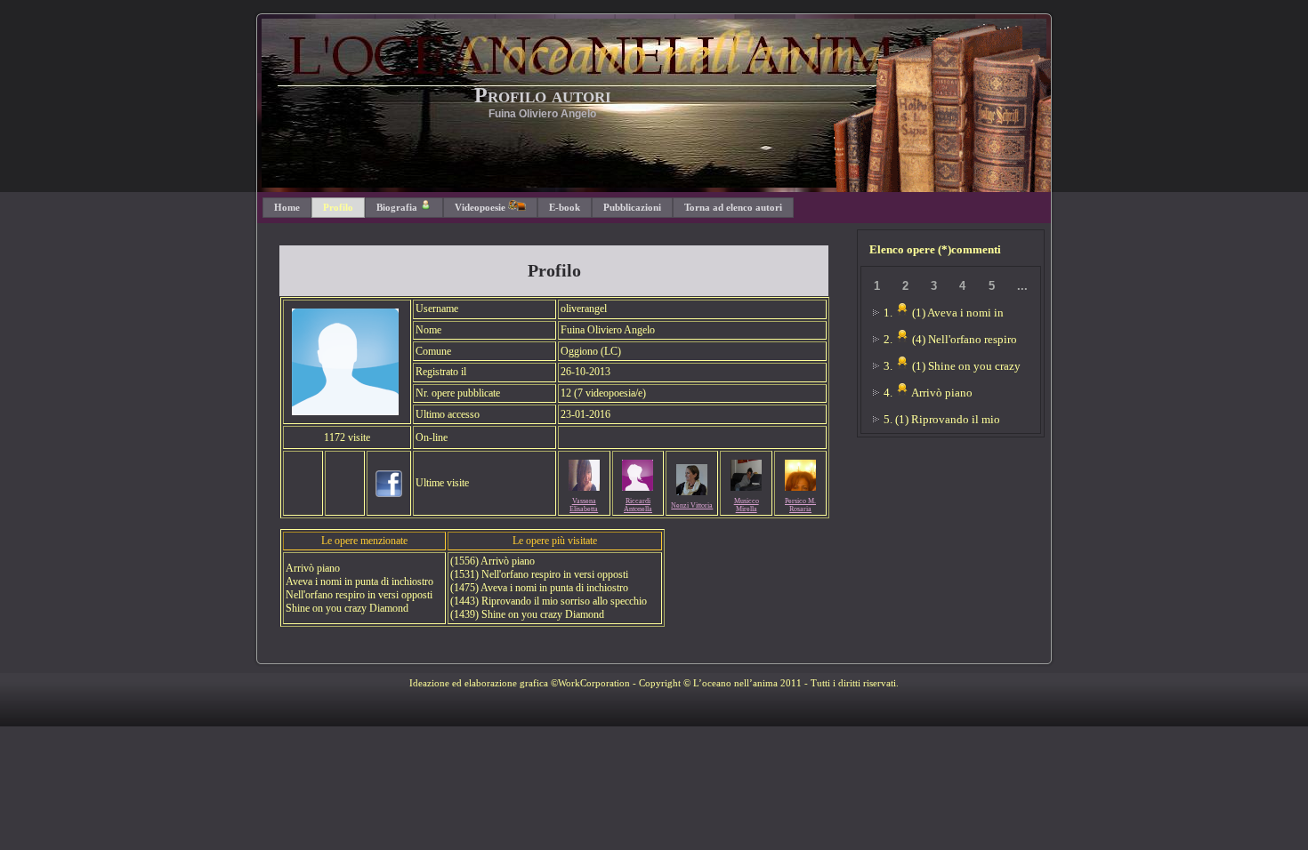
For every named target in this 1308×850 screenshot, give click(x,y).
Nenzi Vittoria (692, 505)
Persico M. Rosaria (800, 505)
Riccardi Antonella (638, 505)
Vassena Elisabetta (583, 505)
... (1022, 286)
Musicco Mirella (746, 505)
